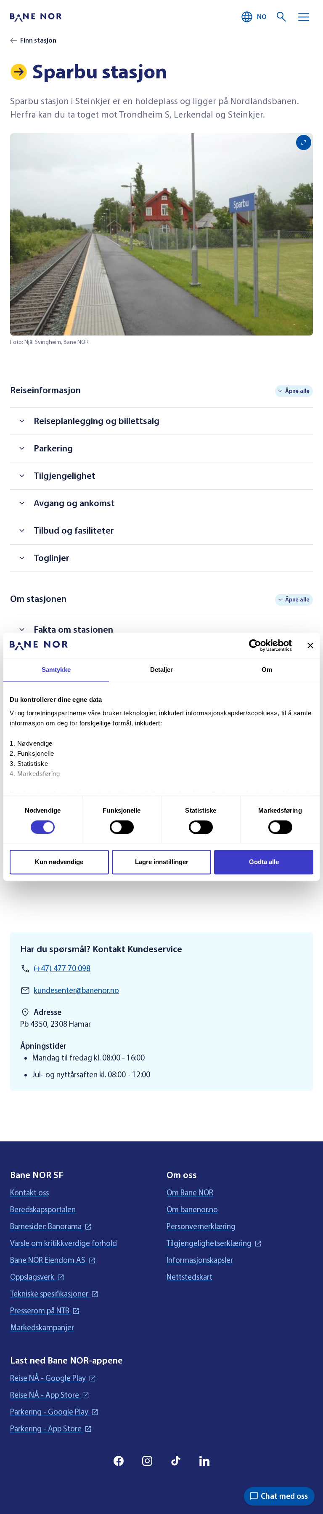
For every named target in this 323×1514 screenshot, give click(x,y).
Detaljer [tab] (161, 669)
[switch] (122, 827)
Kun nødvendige (59, 862)
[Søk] (282, 17)
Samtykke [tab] (56, 669)
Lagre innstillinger (161, 862)
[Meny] (303, 17)
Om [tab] (267, 669)
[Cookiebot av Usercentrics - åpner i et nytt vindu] (255, 645)
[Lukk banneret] (310, 645)
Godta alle (264, 862)
